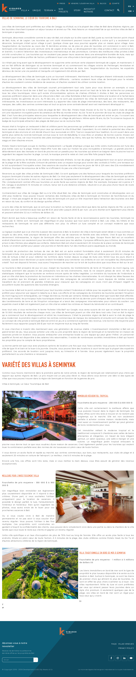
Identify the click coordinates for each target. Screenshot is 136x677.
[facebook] (111, 658)
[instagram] (118, 658)
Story (77, 10)
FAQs (114, 644)
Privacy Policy (126, 648)
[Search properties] (118, 10)
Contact (109, 10)
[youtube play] (131, 658)
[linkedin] (124, 658)
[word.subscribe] (36, 660)
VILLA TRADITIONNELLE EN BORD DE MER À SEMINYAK (102, 552)
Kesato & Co (47, 669)
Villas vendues (126, 644)
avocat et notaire (89, 10)
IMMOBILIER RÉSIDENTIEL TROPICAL (93, 395)
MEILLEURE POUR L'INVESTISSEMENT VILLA (20, 475)
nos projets (63, 10)
